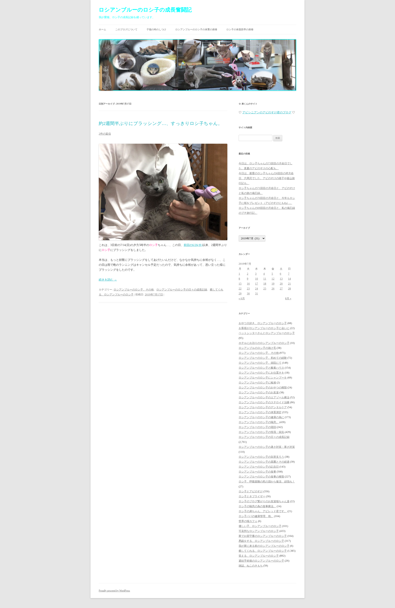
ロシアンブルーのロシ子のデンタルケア (263, 407)
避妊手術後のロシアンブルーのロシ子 (261, 560)
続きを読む (108, 279)
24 (256, 288)
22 (240, 288)
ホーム (102, 29)
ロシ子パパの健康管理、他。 (256, 516)
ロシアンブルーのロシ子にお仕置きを (261, 372)
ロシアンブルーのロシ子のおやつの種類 (263, 387)
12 (273, 278)
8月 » (288, 298)
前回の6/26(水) (193, 245)
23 (248, 288)
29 (240, 293)
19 (273, 283)
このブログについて (126, 29)
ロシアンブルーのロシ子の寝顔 (257, 427)
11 (264, 278)
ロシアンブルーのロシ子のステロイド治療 (264, 402)
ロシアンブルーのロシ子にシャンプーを (263, 377)
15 (240, 283)
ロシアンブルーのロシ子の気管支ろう (261, 456)
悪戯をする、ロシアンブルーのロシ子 (261, 540)
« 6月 (242, 298)
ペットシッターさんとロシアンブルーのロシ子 (267, 333)
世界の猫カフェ (248, 521)
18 (264, 283)
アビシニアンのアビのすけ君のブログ (266, 112)
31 (256, 293)
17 (256, 283)
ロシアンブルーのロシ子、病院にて (260, 362)
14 (289, 278)
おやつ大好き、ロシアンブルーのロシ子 (263, 323)
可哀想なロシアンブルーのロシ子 (259, 531)
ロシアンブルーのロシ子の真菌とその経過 (264, 461)
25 (264, 288)
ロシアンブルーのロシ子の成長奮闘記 (145, 10)
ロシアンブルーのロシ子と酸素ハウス (261, 367)
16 (248, 283)
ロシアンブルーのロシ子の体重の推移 (196, 29)
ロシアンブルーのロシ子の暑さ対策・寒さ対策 (267, 446)
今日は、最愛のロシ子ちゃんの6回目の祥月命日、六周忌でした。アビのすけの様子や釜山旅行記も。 (267, 178)
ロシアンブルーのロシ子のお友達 (259, 392)
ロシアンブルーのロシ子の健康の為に (261, 417)
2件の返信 (105, 133)
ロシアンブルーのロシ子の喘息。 (259, 422)
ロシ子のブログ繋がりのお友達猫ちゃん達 (264, 501)
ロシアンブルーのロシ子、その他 (134, 289)
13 (281, 278)
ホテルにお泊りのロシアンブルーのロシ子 (264, 343)
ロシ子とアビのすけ (251, 491)
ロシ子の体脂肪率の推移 (239, 29)
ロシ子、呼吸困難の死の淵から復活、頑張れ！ (267, 481)
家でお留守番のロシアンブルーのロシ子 (263, 535)
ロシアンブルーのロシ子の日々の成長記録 (181, 289)
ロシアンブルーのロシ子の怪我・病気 (261, 432)
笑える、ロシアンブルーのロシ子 (259, 555)
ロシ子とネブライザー (252, 496)
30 (248, 293)
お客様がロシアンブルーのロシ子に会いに (264, 328)
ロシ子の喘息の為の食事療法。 (257, 506)
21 (289, 283)
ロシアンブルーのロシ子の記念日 (259, 466)
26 (273, 288)
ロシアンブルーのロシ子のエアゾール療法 (264, 397)
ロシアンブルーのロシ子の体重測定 (260, 412)
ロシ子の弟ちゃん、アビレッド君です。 (263, 511)
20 (281, 283)
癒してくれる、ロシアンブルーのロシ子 (263, 550)
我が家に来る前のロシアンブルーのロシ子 (264, 545)
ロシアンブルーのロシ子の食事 (257, 471)
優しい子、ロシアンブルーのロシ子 (260, 526)
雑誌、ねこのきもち (251, 565)
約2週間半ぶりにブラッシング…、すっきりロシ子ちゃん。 (160, 123)
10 (256, 278)
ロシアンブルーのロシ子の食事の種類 (261, 476)
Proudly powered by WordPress (114, 590)
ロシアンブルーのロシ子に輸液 (257, 382)
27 (281, 288)
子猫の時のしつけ (156, 29)
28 (289, 288)
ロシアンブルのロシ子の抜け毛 (257, 347)
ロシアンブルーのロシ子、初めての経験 (263, 357)
